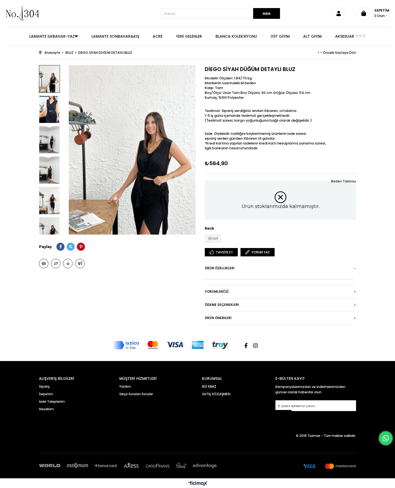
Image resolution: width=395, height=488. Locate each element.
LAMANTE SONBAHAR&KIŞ (115, 36)
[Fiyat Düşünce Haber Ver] (68, 263)
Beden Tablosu (343, 181)
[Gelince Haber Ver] (80, 263)
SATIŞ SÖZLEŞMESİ (216, 394)
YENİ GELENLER (189, 36)
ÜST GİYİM (280, 36)
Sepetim (46, 394)
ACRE (158, 36)
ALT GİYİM (312, 36)
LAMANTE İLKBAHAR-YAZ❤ (53, 36)
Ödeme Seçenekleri (222, 304)
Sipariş (44, 386)
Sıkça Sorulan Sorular (136, 394)
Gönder (283, 413)
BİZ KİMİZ (209, 386)
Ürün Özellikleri (219, 268)
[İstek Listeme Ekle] (43, 263)
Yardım (125, 386)
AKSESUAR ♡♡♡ (350, 36)
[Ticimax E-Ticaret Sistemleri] (197, 484)
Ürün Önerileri (218, 318)
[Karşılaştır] (55, 263)
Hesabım (46, 409)
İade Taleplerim (52, 401)
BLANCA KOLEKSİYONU (236, 36)
